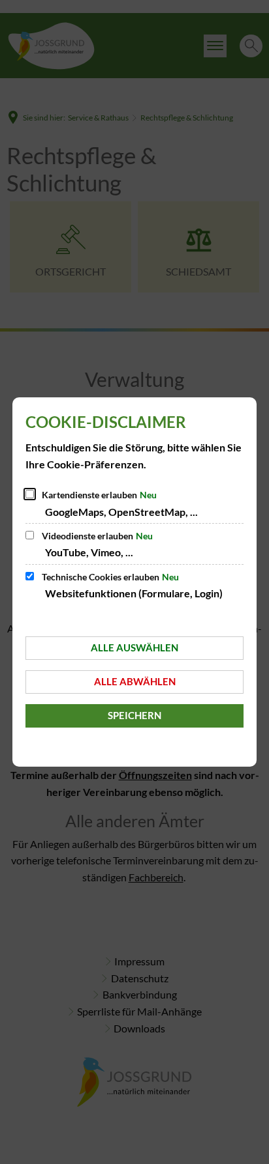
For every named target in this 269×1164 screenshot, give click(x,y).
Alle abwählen (135, 681)
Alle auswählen (134, 647)
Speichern (134, 715)
